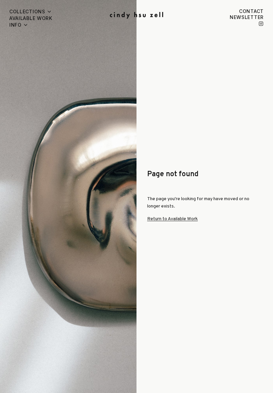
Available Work (30, 18)
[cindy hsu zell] (136, 15)
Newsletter (247, 17)
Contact (251, 11)
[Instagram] (261, 23)
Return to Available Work (172, 219)
